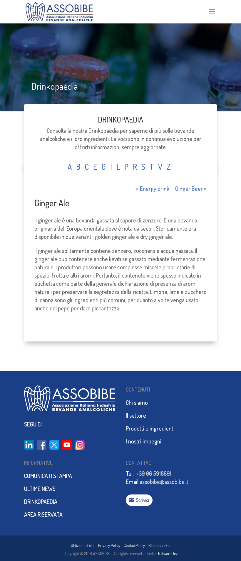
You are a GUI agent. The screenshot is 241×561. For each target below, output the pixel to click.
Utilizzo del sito (83, 545)
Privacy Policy (109, 545)
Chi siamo (137, 402)
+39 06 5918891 (153, 473)
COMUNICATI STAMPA (48, 476)
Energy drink (154, 188)
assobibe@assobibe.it (164, 481)
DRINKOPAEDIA (120, 119)
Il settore (136, 415)
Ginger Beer (189, 188)
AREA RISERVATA (43, 514)
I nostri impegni (143, 441)
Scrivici (142, 500)
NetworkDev (168, 553)
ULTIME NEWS (40, 488)
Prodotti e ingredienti (150, 428)
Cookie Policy (134, 545)
